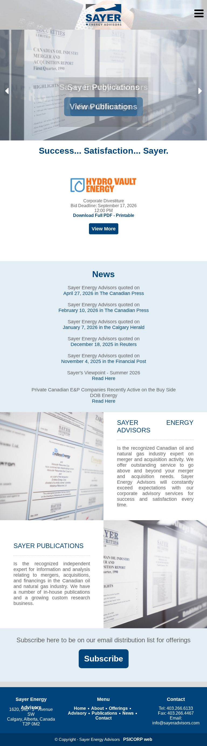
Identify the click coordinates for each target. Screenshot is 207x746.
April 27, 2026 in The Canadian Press (103, 293)
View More (104, 228)
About (97, 708)
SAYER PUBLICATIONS (48, 545)
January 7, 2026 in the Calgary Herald (103, 327)
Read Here (103, 378)
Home (80, 708)
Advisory (77, 713)
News (103, 274)
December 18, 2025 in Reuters (104, 344)
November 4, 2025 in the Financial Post (103, 361)
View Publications (103, 106)
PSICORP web (137, 739)
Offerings (118, 708)
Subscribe (103, 658)
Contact (103, 718)
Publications (104, 713)
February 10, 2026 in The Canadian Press (103, 310)
